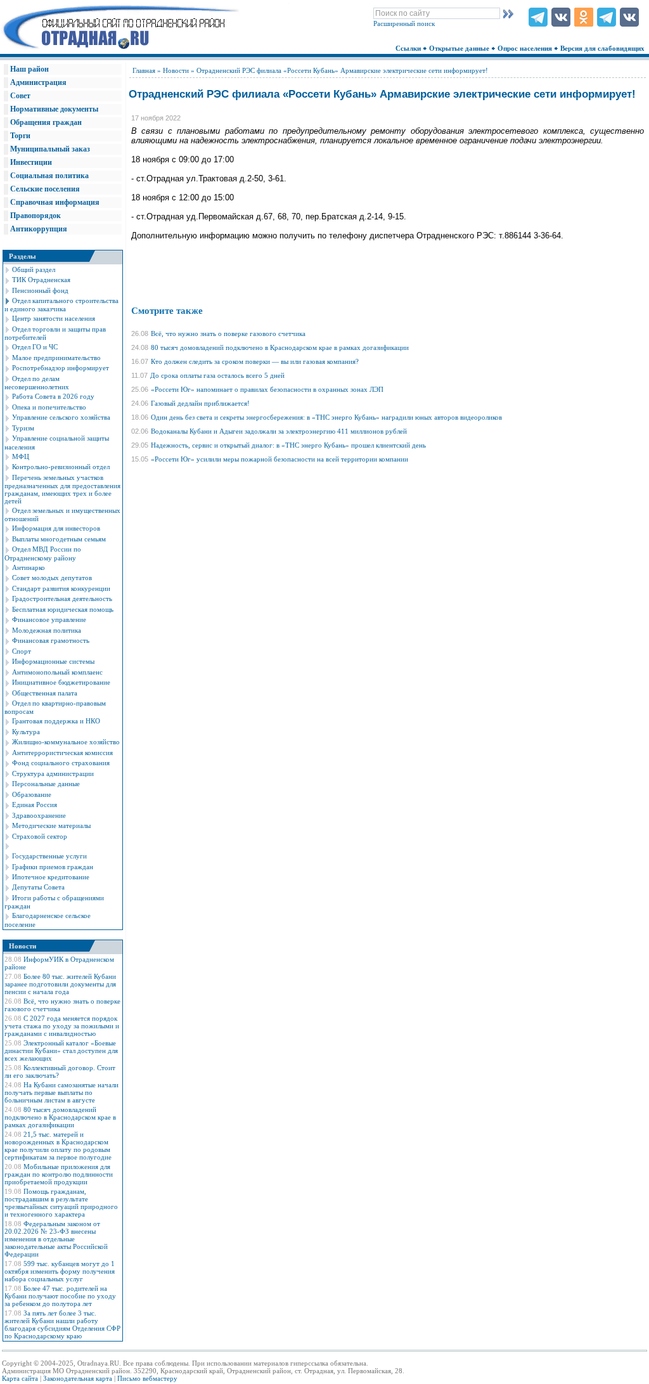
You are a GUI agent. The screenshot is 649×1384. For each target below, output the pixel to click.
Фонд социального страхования (61, 762)
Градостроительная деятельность (62, 598)
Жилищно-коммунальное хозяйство (66, 742)
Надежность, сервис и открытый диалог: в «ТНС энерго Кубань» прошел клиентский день (288, 445)
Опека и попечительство (49, 407)
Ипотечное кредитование (50, 877)
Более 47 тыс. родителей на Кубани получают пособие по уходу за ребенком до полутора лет (60, 1295)
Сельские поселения (45, 188)
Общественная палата (44, 693)
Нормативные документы (54, 109)
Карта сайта (20, 1378)
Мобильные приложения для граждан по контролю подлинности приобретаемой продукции (58, 1174)
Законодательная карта (77, 1378)
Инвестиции (31, 162)
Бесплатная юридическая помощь (62, 609)
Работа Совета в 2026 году (53, 396)
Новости (176, 70)
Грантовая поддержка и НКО (56, 721)
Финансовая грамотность (50, 640)
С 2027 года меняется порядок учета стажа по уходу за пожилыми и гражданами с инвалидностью (61, 1025)
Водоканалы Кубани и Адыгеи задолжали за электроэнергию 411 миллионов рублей (279, 431)
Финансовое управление (49, 619)
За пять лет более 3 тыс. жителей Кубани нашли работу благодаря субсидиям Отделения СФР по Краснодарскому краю (62, 1324)
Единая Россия (34, 804)
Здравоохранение (39, 815)
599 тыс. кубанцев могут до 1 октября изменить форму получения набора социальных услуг (59, 1271)
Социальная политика (49, 175)
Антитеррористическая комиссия (62, 752)
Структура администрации (53, 773)
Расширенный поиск (404, 23)
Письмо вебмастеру (147, 1378)
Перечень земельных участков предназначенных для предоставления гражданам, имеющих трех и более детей (62, 489)
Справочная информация (55, 202)
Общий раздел (33, 269)
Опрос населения (526, 48)
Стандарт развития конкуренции (61, 588)
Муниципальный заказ (50, 149)
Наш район (29, 69)
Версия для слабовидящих (603, 48)
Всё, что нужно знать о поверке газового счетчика (228, 333)
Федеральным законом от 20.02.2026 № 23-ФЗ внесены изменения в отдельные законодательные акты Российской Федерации (56, 1239)
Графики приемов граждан (52, 866)
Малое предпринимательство (56, 357)
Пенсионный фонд (40, 290)
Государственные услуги (49, 856)
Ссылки (409, 48)
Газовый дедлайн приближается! (200, 403)
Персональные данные (46, 783)
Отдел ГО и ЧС (35, 347)
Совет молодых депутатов (52, 577)
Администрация (38, 82)
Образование (31, 794)
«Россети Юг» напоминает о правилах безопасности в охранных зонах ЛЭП (267, 389)
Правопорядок (35, 215)
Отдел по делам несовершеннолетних (36, 383)
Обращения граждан (46, 122)
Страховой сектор (39, 836)
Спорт (21, 651)
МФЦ (20, 456)
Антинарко (28, 567)
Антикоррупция (38, 228)
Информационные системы (53, 661)
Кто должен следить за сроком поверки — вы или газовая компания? (255, 361)
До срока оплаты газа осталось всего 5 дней (217, 375)
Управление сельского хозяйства (61, 417)
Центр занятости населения (53, 318)
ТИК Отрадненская (41, 279)
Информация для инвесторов (56, 528)
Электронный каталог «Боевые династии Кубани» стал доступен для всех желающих (61, 1050)
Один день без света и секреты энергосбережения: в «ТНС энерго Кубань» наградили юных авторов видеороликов (326, 417)
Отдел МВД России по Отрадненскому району (42, 553)
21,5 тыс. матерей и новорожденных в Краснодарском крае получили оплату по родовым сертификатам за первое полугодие (58, 1145)
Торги (20, 135)
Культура (26, 731)
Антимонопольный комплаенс (57, 672)
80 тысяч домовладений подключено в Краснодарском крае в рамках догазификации (60, 1117)
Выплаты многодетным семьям (59, 539)
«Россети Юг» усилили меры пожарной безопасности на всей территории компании (279, 459)
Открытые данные (460, 48)
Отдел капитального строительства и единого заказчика (61, 305)
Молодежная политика (46, 630)
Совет (20, 95)
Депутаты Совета (38, 887)
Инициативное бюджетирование (61, 682)
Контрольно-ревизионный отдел (61, 466)
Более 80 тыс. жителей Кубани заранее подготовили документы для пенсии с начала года (60, 984)
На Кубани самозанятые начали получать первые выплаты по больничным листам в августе (61, 1092)
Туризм (23, 428)
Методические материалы (51, 825)
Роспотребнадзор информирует (60, 368)
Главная (143, 70)
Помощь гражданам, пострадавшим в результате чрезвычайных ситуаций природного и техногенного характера (61, 1202)
